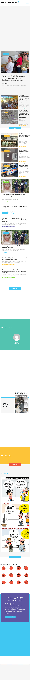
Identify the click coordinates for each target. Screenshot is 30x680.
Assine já (10, 617)
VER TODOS (15, 128)
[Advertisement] (15, 26)
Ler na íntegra (5, 89)
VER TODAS (15, 557)
